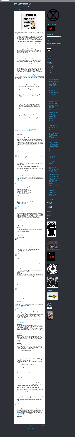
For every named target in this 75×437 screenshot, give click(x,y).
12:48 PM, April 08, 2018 (20, 414)
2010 (49, 210)
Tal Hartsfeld (19, 403)
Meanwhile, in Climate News (53, 164)
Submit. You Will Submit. (52, 137)
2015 (49, 203)
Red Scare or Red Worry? (52, 114)
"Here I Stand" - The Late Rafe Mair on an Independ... (53, 127)
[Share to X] (33, 129)
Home (30, 425)
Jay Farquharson (19, 206)
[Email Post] (30, 129)
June (50, 71)
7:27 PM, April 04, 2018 (20, 235)
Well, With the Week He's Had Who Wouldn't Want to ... (53, 145)
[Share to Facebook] (34, 129)
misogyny (30, 130)
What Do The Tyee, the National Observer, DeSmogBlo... (53, 87)
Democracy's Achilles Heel (53, 85)
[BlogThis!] (32, 129)
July (49, 70)
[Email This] (31, 129)
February (50, 198)
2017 (49, 201)
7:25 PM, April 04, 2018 (20, 204)
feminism (18, 130)
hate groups (22, 130)
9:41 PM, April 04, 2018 (20, 285)
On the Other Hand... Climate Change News (53, 183)
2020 (49, 59)
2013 (49, 206)
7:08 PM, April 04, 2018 (20, 180)
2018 (49, 62)
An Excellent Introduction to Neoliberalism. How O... (53, 84)
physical (20, 102)
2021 (49, 58)
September (50, 67)
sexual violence (25, 102)
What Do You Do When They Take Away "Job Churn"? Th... (54, 175)
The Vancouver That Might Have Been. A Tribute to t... (53, 77)
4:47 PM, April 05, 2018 (20, 377)
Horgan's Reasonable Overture (53, 146)
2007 (49, 214)
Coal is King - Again (51, 186)
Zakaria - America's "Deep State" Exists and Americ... (53, 106)
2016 (49, 202)
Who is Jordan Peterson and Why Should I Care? (54, 185)
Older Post (43, 425)
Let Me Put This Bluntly (52, 158)
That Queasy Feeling (52, 161)
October (50, 66)
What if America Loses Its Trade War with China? (53, 179)
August (50, 68)
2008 (49, 212)
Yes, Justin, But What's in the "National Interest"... (53, 109)
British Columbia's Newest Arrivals (54, 95)
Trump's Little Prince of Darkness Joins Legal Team (54, 113)
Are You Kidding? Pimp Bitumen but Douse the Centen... (53, 93)
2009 (49, 211)
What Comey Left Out (52, 125)
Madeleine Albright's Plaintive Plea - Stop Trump (53, 181)
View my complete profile (50, 45)
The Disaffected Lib (22, 4)
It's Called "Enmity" (51, 132)
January (50, 199)
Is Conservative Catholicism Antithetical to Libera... (53, 104)
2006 (49, 215)
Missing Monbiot (51, 107)
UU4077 (18, 303)
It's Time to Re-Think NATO (53, 171)
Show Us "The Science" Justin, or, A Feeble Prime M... (53, 170)
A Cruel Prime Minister (52, 157)
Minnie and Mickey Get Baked (53, 160)
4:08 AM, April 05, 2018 (20, 306)
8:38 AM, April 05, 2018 (20, 322)
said (33, 85)
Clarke (18, 308)
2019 (49, 61)
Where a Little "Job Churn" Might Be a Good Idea (53, 120)
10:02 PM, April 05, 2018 (20, 401)
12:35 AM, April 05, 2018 (20, 301)
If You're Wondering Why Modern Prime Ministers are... (53, 99)
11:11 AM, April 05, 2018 (20, 333)
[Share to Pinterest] (35, 129)
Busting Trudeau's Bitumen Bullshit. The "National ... (53, 116)
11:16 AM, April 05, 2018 (20, 341)
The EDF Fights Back (52, 156)
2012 (49, 207)
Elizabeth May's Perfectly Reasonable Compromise (53, 91)
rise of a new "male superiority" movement (31, 76)
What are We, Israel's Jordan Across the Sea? (53, 188)
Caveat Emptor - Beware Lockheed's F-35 (52, 193)
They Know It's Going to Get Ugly (54, 166)
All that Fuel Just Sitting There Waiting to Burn (53, 143)
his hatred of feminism (27, 83)
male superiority (26, 130)
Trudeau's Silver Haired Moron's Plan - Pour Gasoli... (53, 118)
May (49, 72)
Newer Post (17, 425)
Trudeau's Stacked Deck (52, 94)
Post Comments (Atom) (31, 428)
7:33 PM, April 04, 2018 (20, 239)
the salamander (19, 182)
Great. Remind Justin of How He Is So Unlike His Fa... (53, 80)
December (50, 63)
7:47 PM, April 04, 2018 (20, 251)
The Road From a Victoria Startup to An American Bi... (54, 195)
